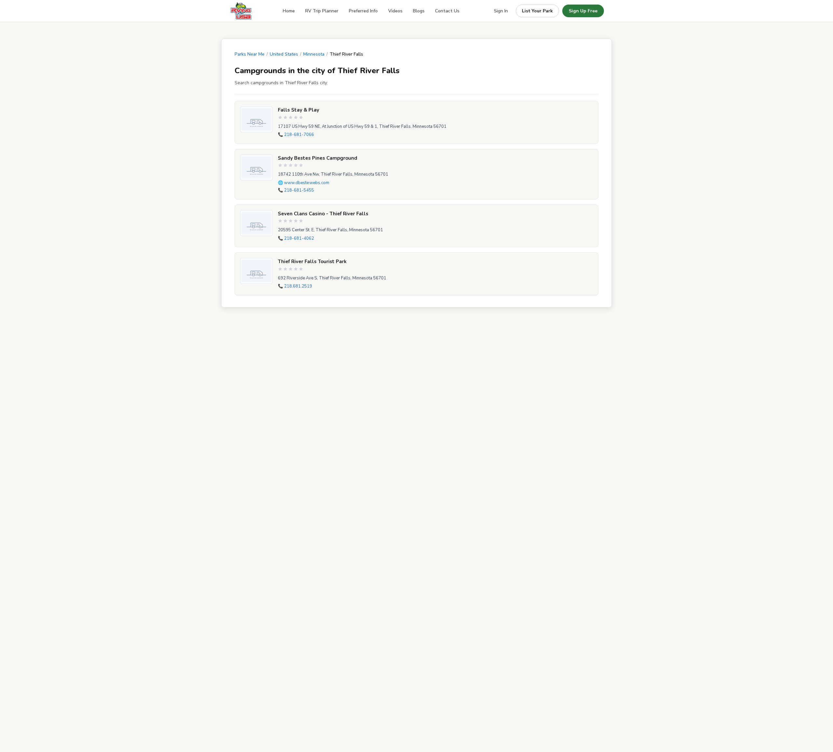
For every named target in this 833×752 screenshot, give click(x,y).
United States (284, 54)
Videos (395, 11)
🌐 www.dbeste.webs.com (303, 183)
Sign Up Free (583, 11)
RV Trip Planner (321, 11)
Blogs (419, 11)
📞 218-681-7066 (296, 135)
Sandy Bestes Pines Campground (317, 158)
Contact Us (447, 11)
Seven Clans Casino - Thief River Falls (323, 213)
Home (289, 11)
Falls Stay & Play (298, 110)
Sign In (501, 11)
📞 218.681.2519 (295, 286)
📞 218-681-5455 (296, 190)
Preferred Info (363, 11)
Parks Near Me (250, 54)
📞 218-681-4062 (296, 238)
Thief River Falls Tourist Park (312, 261)
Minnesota (313, 54)
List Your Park (537, 11)
